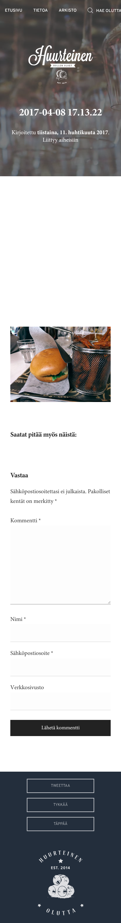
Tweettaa (60, 786)
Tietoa (40, 11)
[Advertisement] (60, 246)
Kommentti (25, 520)
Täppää (60, 824)
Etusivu (13, 11)
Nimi (18, 619)
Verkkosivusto (27, 687)
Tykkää (60, 805)
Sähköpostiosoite (31, 653)
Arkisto (67, 11)
